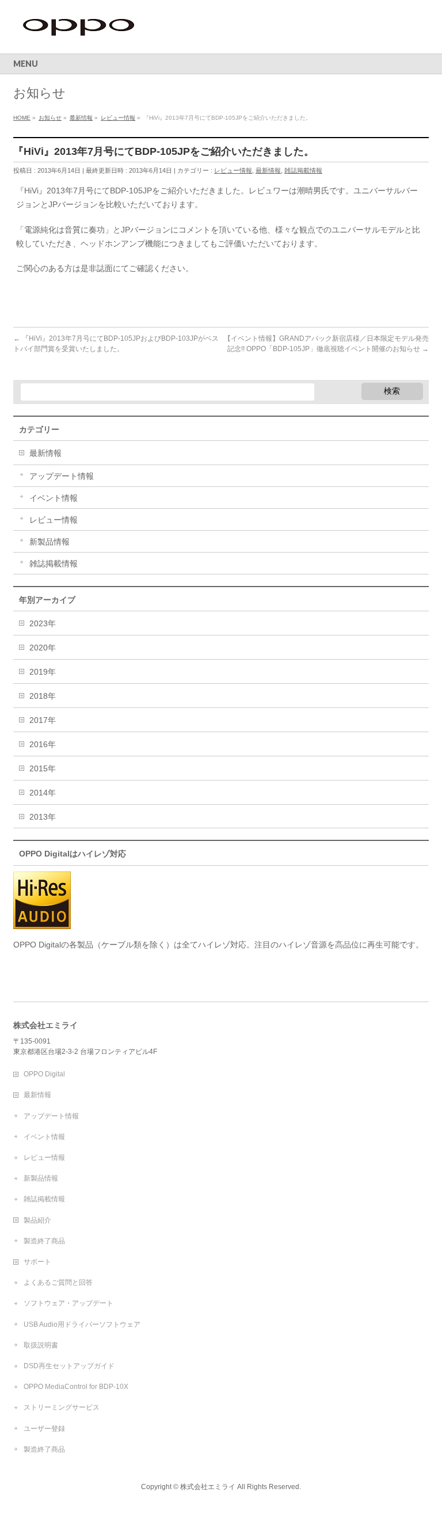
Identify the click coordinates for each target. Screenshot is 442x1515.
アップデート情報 (61, 476)
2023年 (42, 623)
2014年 (42, 792)
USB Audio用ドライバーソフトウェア (82, 1324)
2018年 (42, 696)
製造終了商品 (44, 1241)
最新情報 (268, 170)
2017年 (42, 720)
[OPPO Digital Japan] (79, 32)
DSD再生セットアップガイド (69, 1366)
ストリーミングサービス (62, 1407)
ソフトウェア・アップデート (68, 1303)
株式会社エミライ (207, 1487)
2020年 (42, 647)
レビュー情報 (233, 170)
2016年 (42, 744)
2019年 (42, 671)
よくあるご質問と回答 (58, 1282)
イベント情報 (53, 498)
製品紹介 (37, 1220)
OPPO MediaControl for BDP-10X (76, 1387)
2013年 (42, 816)
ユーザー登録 (44, 1429)
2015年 (42, 768)
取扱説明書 (41, 1345)
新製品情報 (49, 541)
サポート (37, 1262)
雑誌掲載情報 (303, 170)
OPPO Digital (44, 1074)
